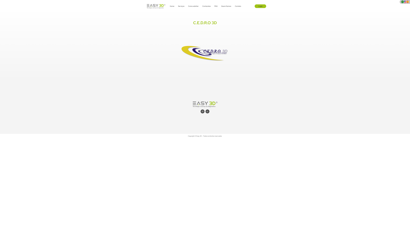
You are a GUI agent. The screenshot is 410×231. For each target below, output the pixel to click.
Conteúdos (206, 6)
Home (172, 6)
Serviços (181, 6)
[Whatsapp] (207, 111)
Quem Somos (226, 6)
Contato (238, 6)
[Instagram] (202, 111)
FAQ (215, 6)
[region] (27, 214)
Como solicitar (193, 6)
